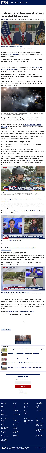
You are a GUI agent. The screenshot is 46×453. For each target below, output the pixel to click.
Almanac (14, 407)
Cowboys (26, 403)
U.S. (15, 19)
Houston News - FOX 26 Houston (28, 421)
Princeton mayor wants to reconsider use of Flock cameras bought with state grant (26, 349)
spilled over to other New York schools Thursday (25, 211)
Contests (14, 434)
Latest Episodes (5, 419)
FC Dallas (26, 409)
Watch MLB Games (39, 425)
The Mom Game (4, 439)
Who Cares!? (3, 431)
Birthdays (37, 405)
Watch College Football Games (40, 424)
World (2, 407)
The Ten (2, 421)
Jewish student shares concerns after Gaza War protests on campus (15, 292)
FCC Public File (15, 430)
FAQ (13, 424)
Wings (25, 410)
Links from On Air (39, 403)
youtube (42, 448)
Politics (8, 329)
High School (26, 413)
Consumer (3, 411)
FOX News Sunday (4, 415)
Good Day (38, 402)
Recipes (37, 406)
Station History (15, 423)
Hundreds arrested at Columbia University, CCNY (11, 240)
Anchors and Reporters (17, 421)
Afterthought (3, 432)
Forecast (14, 403)
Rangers (25, 405)
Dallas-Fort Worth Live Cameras (17, 412)
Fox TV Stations (11, 19)
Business (3, 413)
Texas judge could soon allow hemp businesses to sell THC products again (23, 353)
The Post (3, 423)
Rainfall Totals (15, 409)
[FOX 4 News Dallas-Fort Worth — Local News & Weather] (5, 2)
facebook (36, 448)
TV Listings (15, 428)
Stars (25, 407)
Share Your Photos (16, 414)
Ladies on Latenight (5, 427)
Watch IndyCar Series (40, 429)
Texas (2, 405)
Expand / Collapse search (44, 2)
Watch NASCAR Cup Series (39, 427)
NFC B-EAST (3, 434)
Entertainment (38, 409)
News (2, 402)
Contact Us (15, 420)
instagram (40, 448)
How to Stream (15, 425)
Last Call (2, 425)
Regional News (28, 419)
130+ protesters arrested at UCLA (8, 192)
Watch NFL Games (39, 421)
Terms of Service (23, 393)
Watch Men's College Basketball (39, 431)
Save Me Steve (38, 411)
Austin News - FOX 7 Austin (28, 423)
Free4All (2, 424)
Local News (3, 403)
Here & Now (3, 441)
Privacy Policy (24, 391)
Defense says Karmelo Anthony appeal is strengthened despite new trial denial (25, 367)
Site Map (14, 436)
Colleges (25, 411)
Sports (26, 402)
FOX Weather (15, 410)
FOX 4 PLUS (15, 432)
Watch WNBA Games (40, 435)
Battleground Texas (5, 428)
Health (2, 414)
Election (2, 409)
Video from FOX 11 (30, 160)
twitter (38, 448)
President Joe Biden (12, 54)
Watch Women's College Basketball (39, 434)
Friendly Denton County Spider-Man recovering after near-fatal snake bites (24, 358)
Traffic (37, 407)
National (2, 406)
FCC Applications (16, 431)
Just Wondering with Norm (5, 437)
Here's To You (4, 440)
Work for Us (15, 427)
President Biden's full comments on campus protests (12, 46)
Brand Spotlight (15, 435)
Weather (15, 402)
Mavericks (26, 406)
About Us (15, 419)
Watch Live (3, 420)
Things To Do (38, 410)
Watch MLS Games (39, 436)
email (44, 448)
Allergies (14, 406)
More (27, 2)
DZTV (2, 435)
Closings (14, 405)
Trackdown (3, 430)
